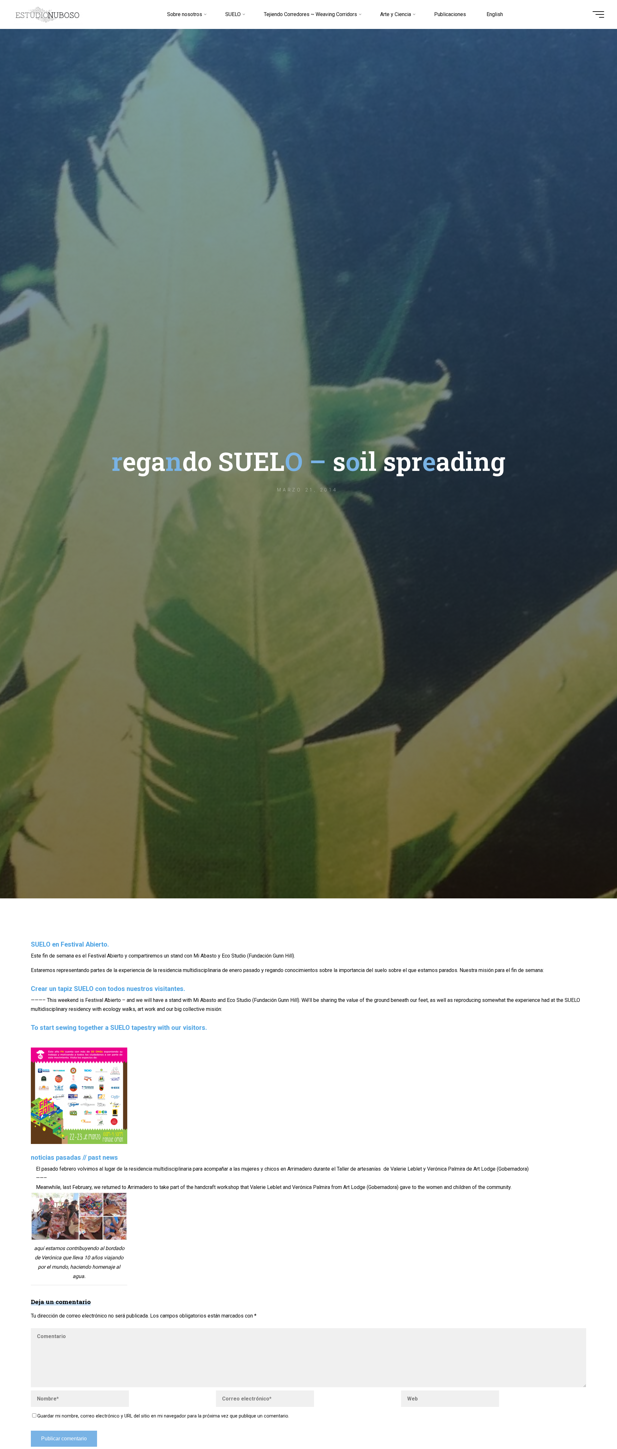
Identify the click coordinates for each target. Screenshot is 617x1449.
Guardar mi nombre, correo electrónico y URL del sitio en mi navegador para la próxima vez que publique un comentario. (163, 1416)
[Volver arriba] (592, 1424)
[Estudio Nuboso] (48, 14)
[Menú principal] (598, 14)
